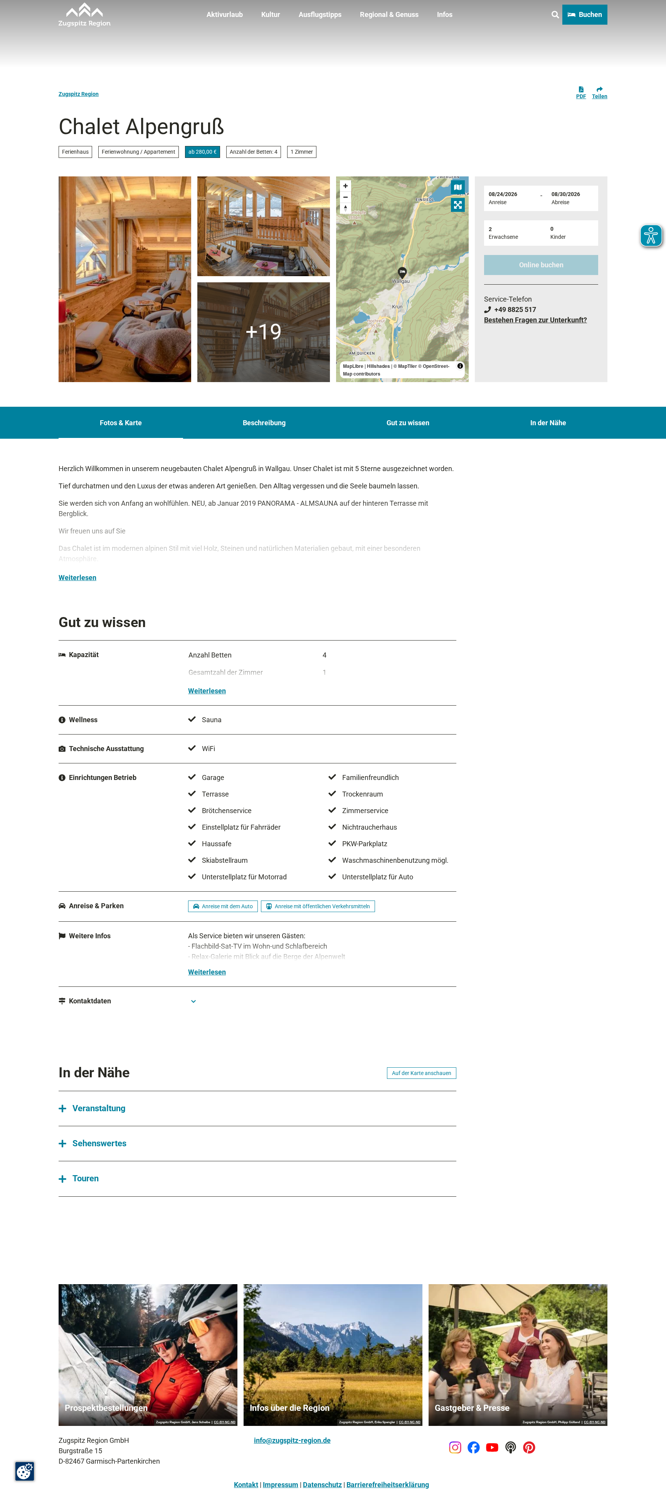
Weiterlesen (77, 578)
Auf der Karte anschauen (421, 1073)
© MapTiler (405, 365)
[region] (402, 279)
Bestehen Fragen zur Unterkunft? (535, 320)
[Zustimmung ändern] (24, 1471)
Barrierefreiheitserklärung (387, 1485)
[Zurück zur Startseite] (85, 14)
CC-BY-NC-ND (224, 1422)
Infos (444, 14)
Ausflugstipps (320, 14)
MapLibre (353, 365)
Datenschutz (322, 1485)
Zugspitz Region (79, 94)
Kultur (270, 14)
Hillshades (378, 365)
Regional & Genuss (389, 14)
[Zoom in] (345, 185)
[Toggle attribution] (460, 366)
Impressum (280, 1485)
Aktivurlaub (225, 14)
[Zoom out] (345, 197)
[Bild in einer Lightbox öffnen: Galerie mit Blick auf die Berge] (125, 279)
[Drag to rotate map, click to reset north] (345, 208)
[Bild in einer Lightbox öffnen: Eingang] (263, 332)
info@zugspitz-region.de (292, 1440)
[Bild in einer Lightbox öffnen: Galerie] (263, 226)
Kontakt (246, 1485)
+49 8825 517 (515, 309)
